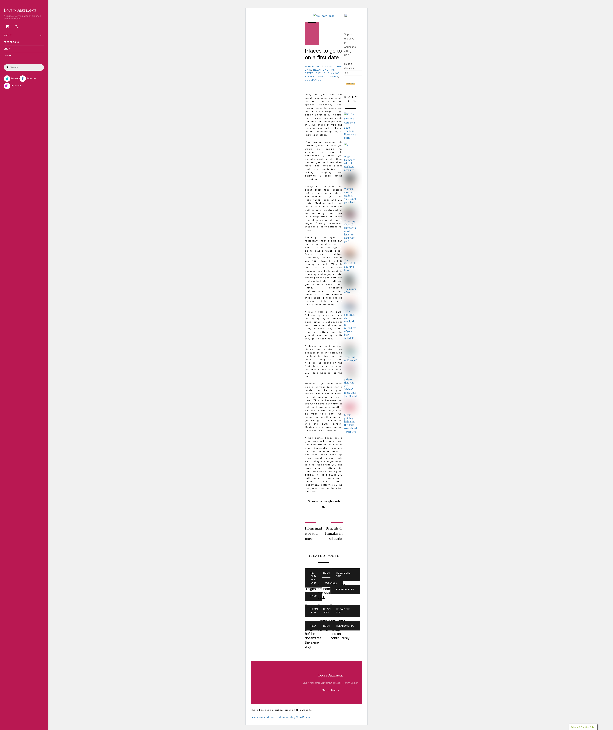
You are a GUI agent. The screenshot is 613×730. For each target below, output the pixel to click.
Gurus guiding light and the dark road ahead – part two (350, 423)
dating (321, 73)
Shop (7, 49)
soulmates (313, 80)
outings (332, 76)
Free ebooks (11, 42)
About (8, 35)
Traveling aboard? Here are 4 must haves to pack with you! (350, 231)
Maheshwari (312, 66)
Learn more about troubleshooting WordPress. (281, 717)
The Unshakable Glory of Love (350, 265)
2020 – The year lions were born (350, 132)
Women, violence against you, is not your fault (350, 195)
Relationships (324, 70)
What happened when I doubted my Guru (349, 163)
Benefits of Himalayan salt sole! (334, 533)
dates (309, 73)
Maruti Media (330, 690)
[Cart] (7, 26)
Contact (9, 55)
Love (320, 76)
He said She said (313, 578)
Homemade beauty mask (313, 533)
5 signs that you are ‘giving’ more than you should (350, 387)
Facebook (31, 78)
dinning (333, 73)
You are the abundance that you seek (326, 591)
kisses (310, 76)
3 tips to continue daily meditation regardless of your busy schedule (350, 325)
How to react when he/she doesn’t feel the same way (314, 636)
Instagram (15, 85)
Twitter (14, 78)
